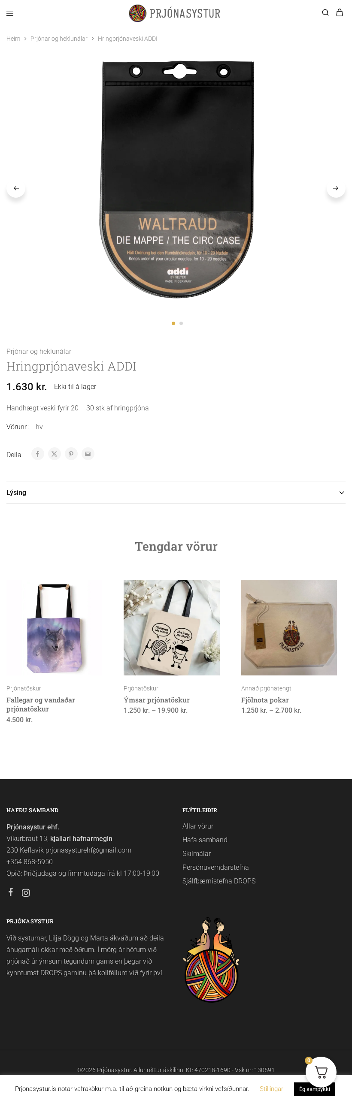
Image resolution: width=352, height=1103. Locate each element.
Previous (15, 188)
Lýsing (16, 492)
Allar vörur (197, 826)
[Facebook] (10, 893)
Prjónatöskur (23, 688)
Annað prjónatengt (266, 688)
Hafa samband (205, 840)
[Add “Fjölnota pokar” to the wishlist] (321, 621)
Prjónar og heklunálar (59, 38)
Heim (13, 38)
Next (336, 188)
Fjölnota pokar (265, 699)
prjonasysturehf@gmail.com (88, 850)
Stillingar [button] (271, 1089)
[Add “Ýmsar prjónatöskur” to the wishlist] (204, 621)
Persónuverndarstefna (215, 867)
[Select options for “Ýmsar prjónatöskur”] (204, 589)
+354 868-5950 (29, 862)
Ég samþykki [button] (314, 1089)
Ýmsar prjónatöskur (157, 699)
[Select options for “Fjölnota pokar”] (321, 589)
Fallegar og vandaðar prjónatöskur (40, 704)
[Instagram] (25, 894)
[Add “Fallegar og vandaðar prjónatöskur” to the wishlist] (86, 621)
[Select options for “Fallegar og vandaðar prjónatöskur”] (86, 589)
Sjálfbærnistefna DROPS (218, 881)
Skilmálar (196, 854)
